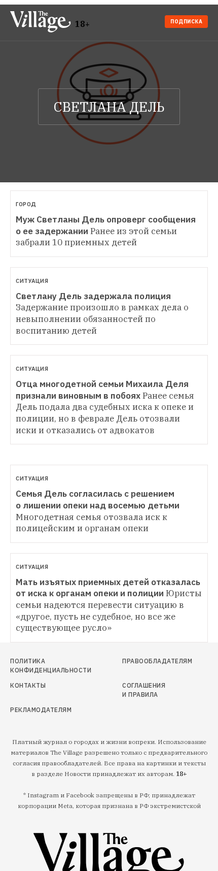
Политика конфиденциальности (40, 665)
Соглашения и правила (143, 690)
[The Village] (42, 22)
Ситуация (32, 280)
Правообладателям (146, 661)
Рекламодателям (40, 710)
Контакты (28, 685)
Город (26, 204)
